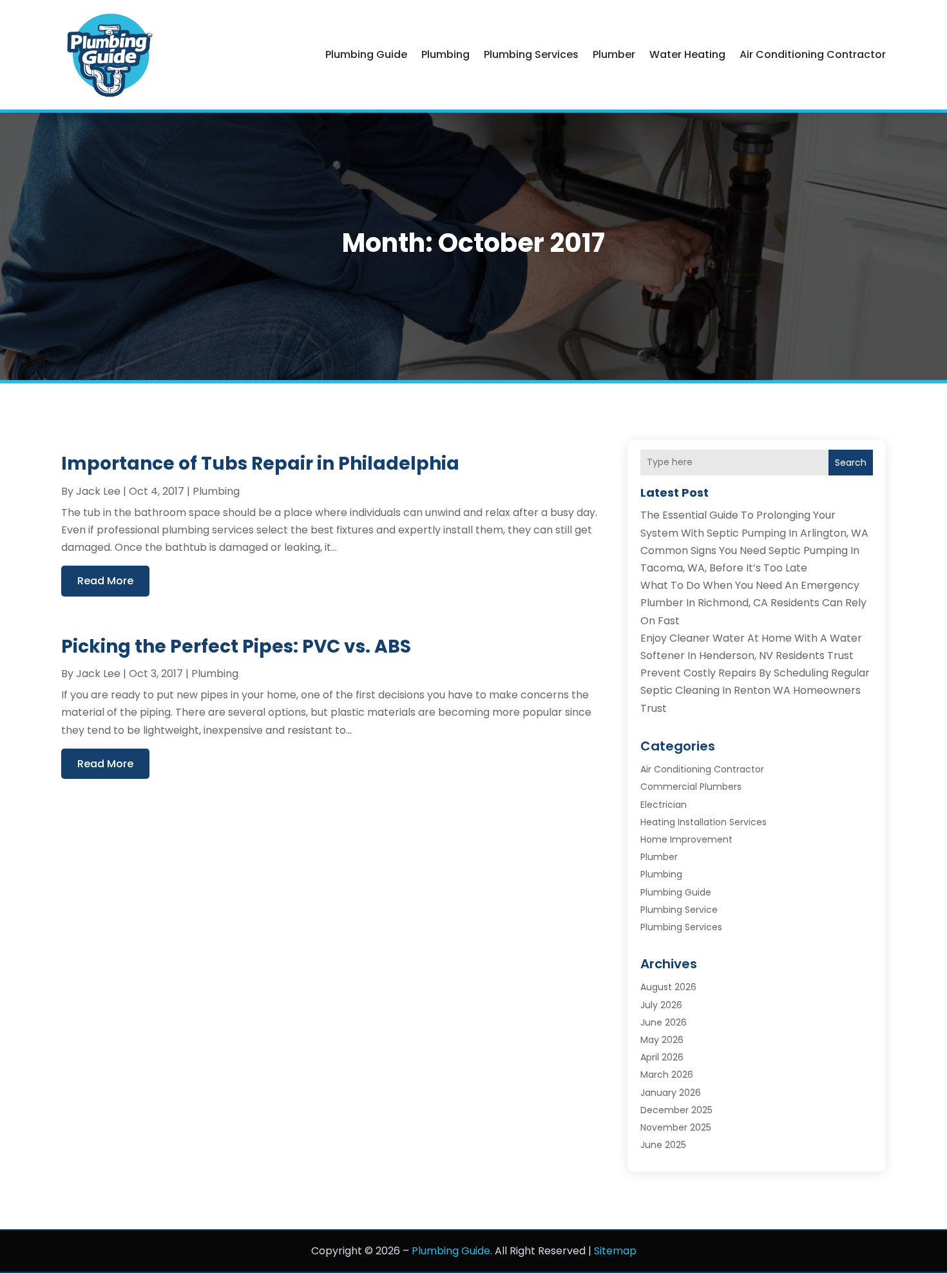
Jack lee (98, 491)
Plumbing (445, 54)
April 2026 (662, 1057)
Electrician (663, 804)
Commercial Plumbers (690, 786)
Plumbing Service (679, 909)
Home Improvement (686, 839)
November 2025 (675, 1127)
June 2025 (663, 1144)
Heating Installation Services (703, 822)
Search (850, 462)
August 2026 (668, 987)
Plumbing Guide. (452, 1250)
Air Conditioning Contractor (813, 54)
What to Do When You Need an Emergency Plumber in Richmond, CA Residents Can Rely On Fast (753, 602)
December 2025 (676, 1110)
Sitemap (615, 1250)
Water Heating (687, 54)
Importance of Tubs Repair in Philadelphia (260, 463)
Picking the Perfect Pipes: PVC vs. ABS (236, 646)
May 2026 (662, 1039)
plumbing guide (366, 54)
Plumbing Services (531, 54)
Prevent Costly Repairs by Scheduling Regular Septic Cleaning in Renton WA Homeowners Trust (755, 690)
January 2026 (670, 1092)
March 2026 (666, 1074)
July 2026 (661, 1005)
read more (105, 580)
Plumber (614, 54)
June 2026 (663, 1022)
